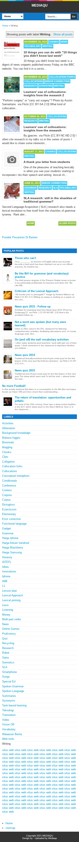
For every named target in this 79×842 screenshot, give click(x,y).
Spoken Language (13, 691)
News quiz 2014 (25, 355)
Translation (9, 715)
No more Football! (14, 385)
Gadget (6, 528)
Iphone (6, 576)
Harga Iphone (10, 538)
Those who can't (25, 258)
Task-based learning (14, 705)
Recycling (8, 643)
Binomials (8, 442)
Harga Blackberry (12, 547)
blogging (7, 447)
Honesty (7, 557)
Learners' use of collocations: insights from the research (45, 128)
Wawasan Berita (12, 734)
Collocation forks (62, 77)
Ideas (5, 566)
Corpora (7, 495)
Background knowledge (16, 432)
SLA (55, 187)
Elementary (9, 514)
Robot (5, 652)
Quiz (5, 638)
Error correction (57, 81)
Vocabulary (32, 46)
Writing (48, 46)
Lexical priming (11, 600)
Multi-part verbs (11, 619)
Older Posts (67, 223)
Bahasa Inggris (11, 437)
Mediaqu (52, 838)
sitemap (10, 828)
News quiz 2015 (25, 370)
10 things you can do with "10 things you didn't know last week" (50, 54)
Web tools (8, 738)
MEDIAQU (40, 5)
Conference (9, 485)
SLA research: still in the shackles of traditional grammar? (50, 199)
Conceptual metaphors (15, 475)
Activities (7, 423)
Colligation (8, 461)
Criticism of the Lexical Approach (36, 291)
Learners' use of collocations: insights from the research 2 (45, 93)
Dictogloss (8, 504)
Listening (7, 609)
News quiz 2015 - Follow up (33, 306)
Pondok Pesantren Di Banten (19, 237)
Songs (6, 676)
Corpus (6, 499)
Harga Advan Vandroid (15, 542)
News (64, 41)
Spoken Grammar (13, 686)
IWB (4, 581)
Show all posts (62, 34)
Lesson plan (9, 590)
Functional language (14, 523)
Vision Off (8, 724)
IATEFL (6, 562)
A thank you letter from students (47, 162)
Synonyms (45, 85)
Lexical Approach (12, 595)
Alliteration (8, 428)
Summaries (9, 695)
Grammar (30, 187)
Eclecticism (9, 509)
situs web (8, 750)
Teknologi (8, 710)
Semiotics (8, 662)
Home (5, 25)
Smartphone (9, 672)
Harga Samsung (12, 552)
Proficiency (9, 633)
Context (7, 490)
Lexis (5, 605)
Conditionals (9, 480)
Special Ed (8, 681)
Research (30, 85)
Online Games (11, 628)
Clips (5, 456)
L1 (3, 585)
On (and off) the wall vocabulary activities (42, 339)
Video (5, 719)
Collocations (33, 81)
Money (6, 614)
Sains (5, 657)
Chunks (54, 41)
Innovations (9, 571)
